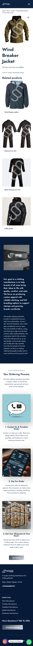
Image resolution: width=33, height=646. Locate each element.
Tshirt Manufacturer (8, 601)
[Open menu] (29, 4)
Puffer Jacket (8, 228)
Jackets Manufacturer (9, 610)
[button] (28, 17)
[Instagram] (5, 641)
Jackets (10, 72)
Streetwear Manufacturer (10, 613)
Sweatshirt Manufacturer (10, 607)
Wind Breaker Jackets (18, 72)
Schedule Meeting (12, 627)
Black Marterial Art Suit (12, 190)
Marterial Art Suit (10, 151)
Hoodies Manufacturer (9, 604)
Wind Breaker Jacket (11, 112)
